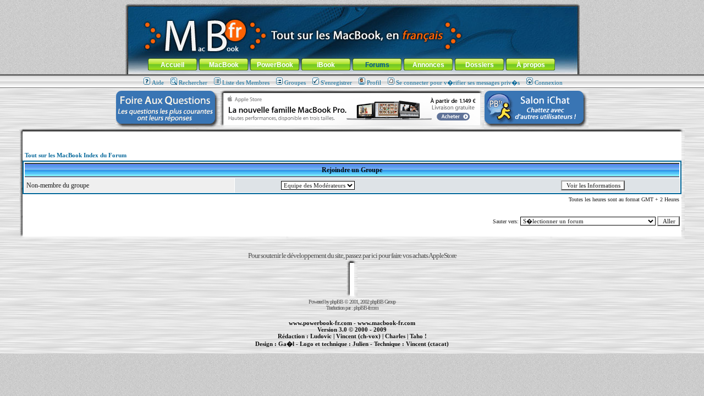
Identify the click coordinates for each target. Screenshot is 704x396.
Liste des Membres (246, 82)
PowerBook (275, 65)
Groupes (295, 82)
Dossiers (479, 65)
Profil (374, 82)
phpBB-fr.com (366, 308)
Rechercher (193, 82)
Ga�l (286, 343)
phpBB (336, 302)
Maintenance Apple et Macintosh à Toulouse (370, 349)
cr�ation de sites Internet (423, 349)
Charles (395, 336)
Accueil (172, 65)
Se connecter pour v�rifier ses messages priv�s (458, 82)
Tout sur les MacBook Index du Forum (76, 155)
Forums (377, 65)
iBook (326, 65)
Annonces (428, 65)
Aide (158, 82)
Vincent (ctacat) (427, 343)
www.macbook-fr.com (386, 323)
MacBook (224, 65)
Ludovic (321, 336)
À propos (530, 65)
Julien (361, 343)
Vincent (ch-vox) (358, 336)
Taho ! (418, 336)
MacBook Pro (313, 349)
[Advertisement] (352, 135)
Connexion (549, 82)
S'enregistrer (336, 82)
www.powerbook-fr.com (320, 323)
